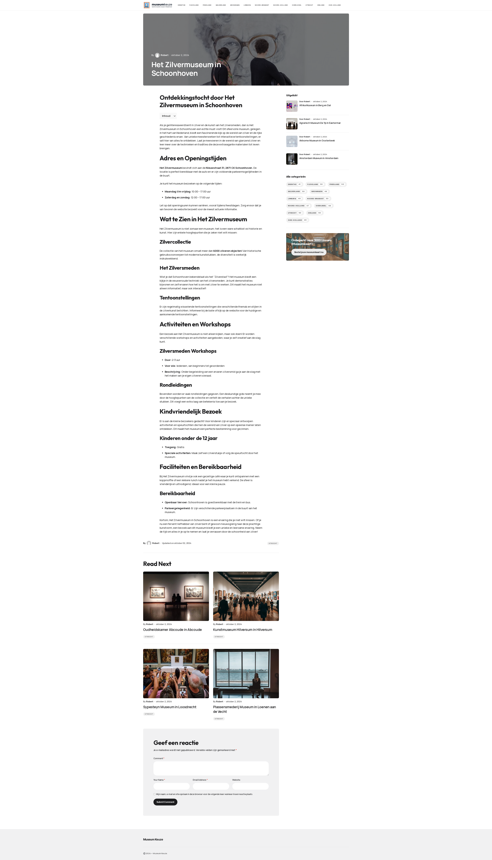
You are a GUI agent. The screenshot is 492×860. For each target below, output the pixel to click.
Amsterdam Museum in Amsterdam (318, 158)
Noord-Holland (298, 206)
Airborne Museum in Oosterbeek (317, 140)
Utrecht (273, 543)
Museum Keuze (153, 839)
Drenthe (294, 184)
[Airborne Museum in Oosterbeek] (292, 141)
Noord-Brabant (318, 198)
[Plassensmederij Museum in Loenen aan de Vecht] (246, 673)
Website (236, 779)
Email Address (200, 779)
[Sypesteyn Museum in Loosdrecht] (176, 673)
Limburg (294, 198)
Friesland (337, 184)
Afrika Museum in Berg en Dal (315, 105)
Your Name (159, 779)
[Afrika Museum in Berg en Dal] (292, 106)
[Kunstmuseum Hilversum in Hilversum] (246, 596)
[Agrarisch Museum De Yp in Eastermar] (292, 123)
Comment (159, 758)
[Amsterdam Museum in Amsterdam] (292, 159)
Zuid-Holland (297, 220)
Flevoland (315, 184)
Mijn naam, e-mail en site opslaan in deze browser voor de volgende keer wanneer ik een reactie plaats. (204, 794)
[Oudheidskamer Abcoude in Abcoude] (176, 596)
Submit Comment (165, 802)
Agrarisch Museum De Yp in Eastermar (320, 122)
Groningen (319, 191)
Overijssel (323, 206)
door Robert (304, 101)
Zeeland (314, 213)
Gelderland (296, 191)
